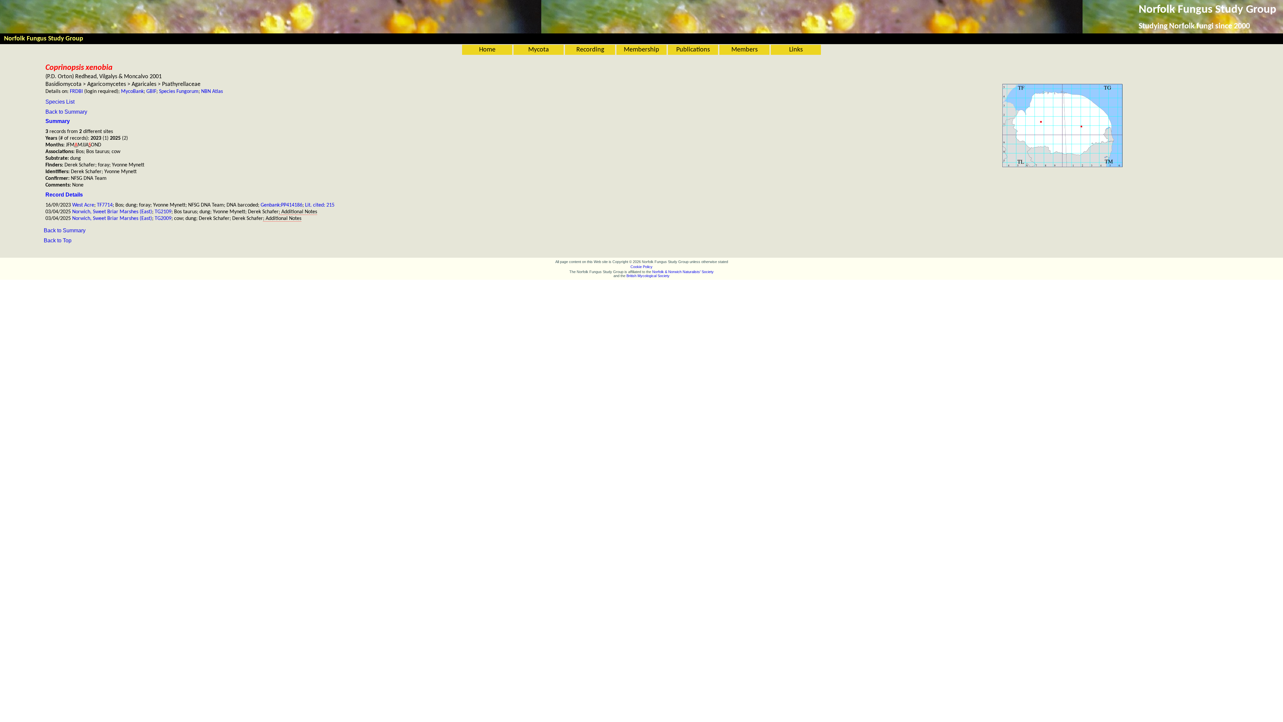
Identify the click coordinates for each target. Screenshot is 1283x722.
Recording (590, 49)
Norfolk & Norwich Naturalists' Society (683, 272)
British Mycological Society (648, 276)
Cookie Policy (641, 267)
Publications (693, 49)
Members (744, 49)
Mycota (538, 49)
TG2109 (163, 212)
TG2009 (163, 218)
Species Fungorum (178, 91)
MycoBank (132, 91)
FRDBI (76, 91)
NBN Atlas (212, 91)
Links (796, 49)
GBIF (151, 91)
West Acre (83, 205)
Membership (641, 49)
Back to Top (58, 240)
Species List (60, 102)
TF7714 (105, 205)
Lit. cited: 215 (319, 205)
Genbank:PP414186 (281, 205)
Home (487, 49)
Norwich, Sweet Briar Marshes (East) (112, 212)
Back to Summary (66, 112)
